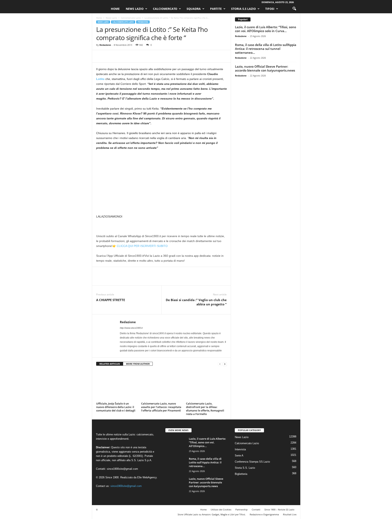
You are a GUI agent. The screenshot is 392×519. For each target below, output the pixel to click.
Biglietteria (241, 473)
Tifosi (269, 9)
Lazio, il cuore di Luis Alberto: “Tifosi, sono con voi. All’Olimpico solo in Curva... (265, 29)
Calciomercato (165, 9)
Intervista (240, 449)
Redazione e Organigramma (264, 514)
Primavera (143, 22)
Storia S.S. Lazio (245, 467)
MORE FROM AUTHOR (138, 363)
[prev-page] (220, 364)
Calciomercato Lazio (131, 17)
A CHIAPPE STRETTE (110, 300)
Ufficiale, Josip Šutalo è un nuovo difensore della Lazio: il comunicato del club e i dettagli (115, 407)
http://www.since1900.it (131, 328)
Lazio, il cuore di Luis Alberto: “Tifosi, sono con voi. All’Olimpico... (207, 442)
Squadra (194, 9)
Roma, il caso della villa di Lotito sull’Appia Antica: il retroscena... (205, 462)
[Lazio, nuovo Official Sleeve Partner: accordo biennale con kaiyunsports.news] (175, 484)
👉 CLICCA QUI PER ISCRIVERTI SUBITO (140, 246)
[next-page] (225, 364)
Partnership (241, 509)
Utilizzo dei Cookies (221, 509)
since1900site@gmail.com (122, 468)
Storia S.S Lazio (243, 9)
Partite (216, 9)
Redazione (105, 44)
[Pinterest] (119, 56)
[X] (110, 56)
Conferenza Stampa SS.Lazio (252, 461)
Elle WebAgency (147, 477)
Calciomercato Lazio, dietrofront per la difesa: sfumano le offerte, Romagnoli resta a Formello (205, 409)
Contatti (256, 509)
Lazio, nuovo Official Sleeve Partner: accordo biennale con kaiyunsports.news (265, 68)
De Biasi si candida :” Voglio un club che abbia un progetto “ (196, 302)
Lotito (100, 79)
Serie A (239, 455)
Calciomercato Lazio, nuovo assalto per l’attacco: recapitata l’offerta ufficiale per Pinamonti (161, 407)
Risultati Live (289, 514)
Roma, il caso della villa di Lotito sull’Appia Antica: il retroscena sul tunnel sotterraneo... (265, 49)
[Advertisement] (161, 183)
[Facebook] (100, 56)
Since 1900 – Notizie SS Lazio (279, 509)
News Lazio (135, 9)
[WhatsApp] (128, 56)
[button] (294, 8)
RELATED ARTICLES (109, 363)
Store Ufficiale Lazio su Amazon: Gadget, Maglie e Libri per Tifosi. (212, 514)
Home (115, 9)
